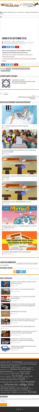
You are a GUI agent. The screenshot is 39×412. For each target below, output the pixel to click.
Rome (1, 385)
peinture (8, 378)
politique (14, 378)
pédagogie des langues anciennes (9, 382)
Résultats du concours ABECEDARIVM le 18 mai (16, 202)
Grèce (8, 369)
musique (26, 376)
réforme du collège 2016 (18, 384)
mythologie (3, 378)
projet (27, 378)
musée (30, 376)
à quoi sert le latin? (5, 392)
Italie (33, 369)
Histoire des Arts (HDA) (20, 369)
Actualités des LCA (11, 12)
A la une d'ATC (20, 12)
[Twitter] (21, 271)
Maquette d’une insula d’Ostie (18, 311)
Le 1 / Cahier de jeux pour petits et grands (15, 126)
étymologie (32, 392)
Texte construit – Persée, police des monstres (23, 289)
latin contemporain (5, 374)
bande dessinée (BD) (28, 362)
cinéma (36, 362)
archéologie (17, 362)
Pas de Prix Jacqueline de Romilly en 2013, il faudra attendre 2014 (18, 326)
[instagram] (24, 271)
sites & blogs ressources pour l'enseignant (14, 389)
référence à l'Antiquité (7, 387)
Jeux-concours (30, 42)
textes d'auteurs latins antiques (8, 390)
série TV (31, 388)
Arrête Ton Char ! (7, 41)
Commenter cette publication (11, 43)
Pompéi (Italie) (21, 378)
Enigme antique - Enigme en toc (21, 68)
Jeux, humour (23, 42)
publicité (22, 379)
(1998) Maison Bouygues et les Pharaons (26, 97)
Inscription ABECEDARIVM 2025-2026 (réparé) (16, 252)
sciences (18, 387)
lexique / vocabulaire (5, 376)
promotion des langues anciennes (9, 379)
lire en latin (17, 376)
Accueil (3, 12)
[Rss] (14, 271)
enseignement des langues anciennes (10, 367)
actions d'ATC (5, 362)
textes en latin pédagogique (24, 390)
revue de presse (27, 381)
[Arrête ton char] (19, 4)
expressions (31, 367)
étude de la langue (22, 392)
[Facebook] (17, 271)
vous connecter (27, 263)
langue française (25, 372)
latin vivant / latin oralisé (20, 374)
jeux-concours (6, 70)
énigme (8, 68)
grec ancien (3, 369)
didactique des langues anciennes (9, 364)
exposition (24, 367)
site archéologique (25, 387)
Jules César (16, 371)
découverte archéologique (28, 364)
